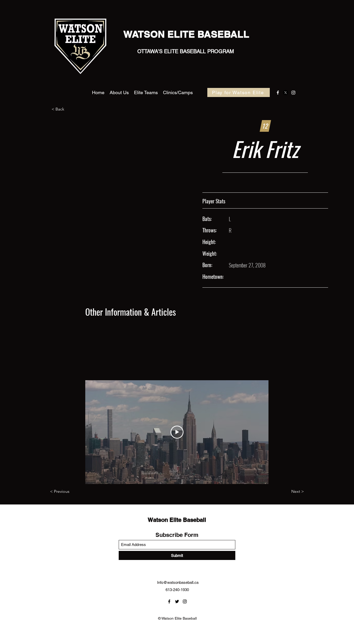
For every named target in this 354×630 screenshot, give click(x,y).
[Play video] (177, 432)
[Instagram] (293, 92)
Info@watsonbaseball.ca (178, 582)
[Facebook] (277, 92)
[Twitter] (285, 92)
